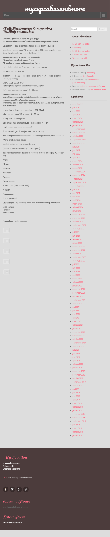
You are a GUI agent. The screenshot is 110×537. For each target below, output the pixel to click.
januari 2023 (77, 243)
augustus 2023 (78, 229)
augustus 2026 (78, 104)
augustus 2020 (78, 346)
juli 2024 (75, 189)
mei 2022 (76, 271)
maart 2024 (77, 204)
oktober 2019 (77, 378)
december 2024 (78, 172)
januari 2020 (77, 368)
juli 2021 (75, 307)
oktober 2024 (77, 179)
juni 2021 (76, 311)
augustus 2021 (78, 303)
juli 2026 (75, 107)
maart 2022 (77, 278)
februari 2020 (77, 364)
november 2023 (78, 218)
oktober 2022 (77, 254)
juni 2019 (76, 392)
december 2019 (78, 371)
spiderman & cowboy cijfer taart (92, 86)
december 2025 (78, 129)
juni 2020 (76, 353)
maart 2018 (77, 428)
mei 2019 (76, 396)
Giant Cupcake (88, 76)
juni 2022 (76, 268)
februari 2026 (77, 122)
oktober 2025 (77, 136)
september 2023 (79, 225)
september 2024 (79, 182)
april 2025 (76, 157)
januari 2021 (77, 328)
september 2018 (79, 421)
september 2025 (79, 140)
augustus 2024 (78, 186)
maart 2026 (77, 118)
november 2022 (78, 250)
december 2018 (78, 414)
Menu (6, 15)
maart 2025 (77, 161)
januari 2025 (77, 168)
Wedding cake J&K (79, 58)
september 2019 (79, 382)
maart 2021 (77, 321)
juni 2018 (76, 425)
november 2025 (78, 132)
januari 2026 (77, 125)
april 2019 (76, 400)
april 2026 (76, 115)
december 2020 (78, 332)
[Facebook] (6, 491)
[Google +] (19, 491)
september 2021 (79, 300)
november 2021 (78, 293)
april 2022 (76, 275)
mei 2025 (76, 154)
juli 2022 (75, 264)
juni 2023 (76, 236)
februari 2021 (77, 325)
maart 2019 (77, 403)
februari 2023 (77, 239)
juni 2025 (76, 150)
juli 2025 (75, 147)
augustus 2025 (78, 143)
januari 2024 (77, 211)
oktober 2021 (77, 296)
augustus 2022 (78, 261)
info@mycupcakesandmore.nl (20, 478)
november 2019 (78, 375)
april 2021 (76, 318)
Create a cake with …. (80, 54)
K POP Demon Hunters (81, 44)
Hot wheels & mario (98, 90)
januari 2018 (77, 435)
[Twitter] (13, 491)
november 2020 (78, 335)
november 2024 (78, 175)
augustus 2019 (78, 385)
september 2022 (79, 257)
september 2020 (79, 343)
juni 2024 (76, 193)
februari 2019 (77, 407)
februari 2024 (77, 207)
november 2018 (78, 417)
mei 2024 (76, 197)
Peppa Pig (76, 47)
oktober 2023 (77, 221)
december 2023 (78, 214)
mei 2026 (76, 111)
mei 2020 (76, 357)
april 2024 (76, 200)
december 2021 (78, 289)
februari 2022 (77, 282)
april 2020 (76, 360)
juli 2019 (75, 389)
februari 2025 (77, 164)
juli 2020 (75, 350)
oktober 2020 (77, 339)
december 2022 (78, 246)
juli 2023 (75, 232)
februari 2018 (77, 432)
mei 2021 (76, 314)
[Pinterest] (26, 491)
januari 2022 (77, 286)
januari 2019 (77, 410)
